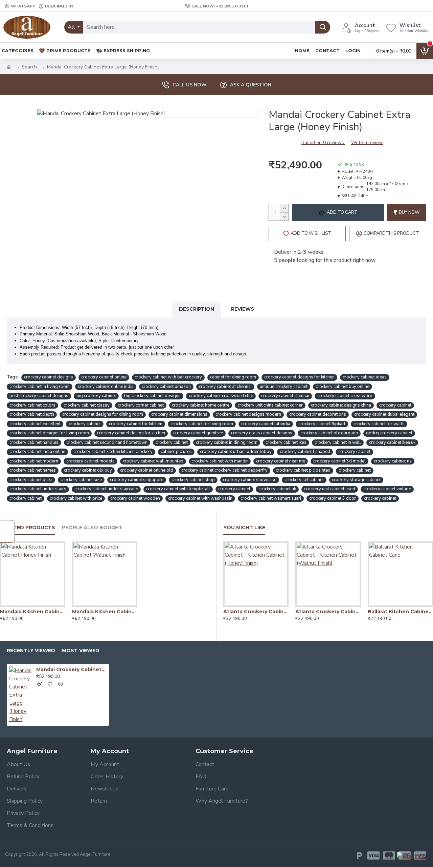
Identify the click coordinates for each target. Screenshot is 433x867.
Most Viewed (80, 651)
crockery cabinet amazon (166, 387)
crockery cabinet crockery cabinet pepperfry (224, 470)
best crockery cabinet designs (38, 396)
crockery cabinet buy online (342, 387)
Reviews (242, 309)
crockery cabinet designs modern (248, 414)
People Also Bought (92, 528)
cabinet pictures (176, 452)
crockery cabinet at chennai (225, 387)
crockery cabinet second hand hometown (107, 442)
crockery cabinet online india (106, 387)
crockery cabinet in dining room (226, 442)
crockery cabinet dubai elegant (384, 414)
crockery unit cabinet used (329, 489)
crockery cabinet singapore (136, 480)
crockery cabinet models (90, 461)
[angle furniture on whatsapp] (411, 856)
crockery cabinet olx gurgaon (329, 433)
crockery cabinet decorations (317, 414)
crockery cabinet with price (76, 498)
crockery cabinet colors (32, 405)
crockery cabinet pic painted (303, 470)
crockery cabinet (395, 405)
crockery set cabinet (304, 480)
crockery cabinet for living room (201, 424)
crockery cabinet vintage (387, 489)
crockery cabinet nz (393, 461)
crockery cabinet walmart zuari (271, 498)
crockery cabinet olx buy (88, 470)
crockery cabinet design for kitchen (131, 433)
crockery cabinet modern (33, 461)
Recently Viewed (31, 651)
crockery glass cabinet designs (261, 433)
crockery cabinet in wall (338, 442)
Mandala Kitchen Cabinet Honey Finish (32, 611)
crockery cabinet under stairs (37, 489)
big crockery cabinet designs (152, 396)
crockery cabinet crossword (344, 396)
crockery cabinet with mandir (219, 461)
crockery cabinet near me (280, 461)
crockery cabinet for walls (379, 424)
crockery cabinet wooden (135, 498)
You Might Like (244, 528)
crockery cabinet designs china (341, 405)
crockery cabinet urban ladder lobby (236, 452)
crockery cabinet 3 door (332, 498)
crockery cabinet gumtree (198, 433)
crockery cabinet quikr (30, 480)
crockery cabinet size (81, 480)
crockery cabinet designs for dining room (102, 414)
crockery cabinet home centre (200, 405)
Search (29, 67)
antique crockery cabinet (283, 387)
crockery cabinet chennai (285, 396)
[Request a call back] (7, 531)
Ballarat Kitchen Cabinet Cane (400, 611)
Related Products (27, 528)
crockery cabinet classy (87, 405)
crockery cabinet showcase (249, 480)
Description (196, 309)
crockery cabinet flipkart (321, 424)
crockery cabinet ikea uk (392, 442)
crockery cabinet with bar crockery (168, 377)
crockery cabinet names (32, 470)
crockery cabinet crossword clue (221, 396)
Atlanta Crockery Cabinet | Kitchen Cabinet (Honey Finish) (256, 611)
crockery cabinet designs (48, 377)
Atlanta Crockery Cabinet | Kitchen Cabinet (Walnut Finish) (328, 611)
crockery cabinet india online (37, 452)
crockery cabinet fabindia (265, 424)
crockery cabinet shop (193, 480)
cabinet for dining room (233, 377)
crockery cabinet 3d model (339, 461)
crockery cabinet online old (146, 470)
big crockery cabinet (96, 396)
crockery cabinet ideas (365, 377)
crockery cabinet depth (31, 414)
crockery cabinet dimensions (179, 414)
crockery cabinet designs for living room (49, 433)
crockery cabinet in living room (39, 387)
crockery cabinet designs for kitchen (299, 377)
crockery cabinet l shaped (305, 452)
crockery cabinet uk (277, 489)
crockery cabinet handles (34, 442)
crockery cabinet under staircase (106, 489)
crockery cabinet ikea (286, 442)
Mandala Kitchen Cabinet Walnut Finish (104, 611)
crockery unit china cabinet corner (270, 405)
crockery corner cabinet (141, 405)
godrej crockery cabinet (389, 433)
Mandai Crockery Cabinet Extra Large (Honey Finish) (71, 669)
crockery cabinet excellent (35, 424)
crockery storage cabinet (356, 480)
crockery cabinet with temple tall (178, 489)
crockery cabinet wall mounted (153, 461)
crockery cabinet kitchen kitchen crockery (113, 452)
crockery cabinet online (104, 377)
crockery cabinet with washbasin (200, 498)
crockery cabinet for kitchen (135, 424)
